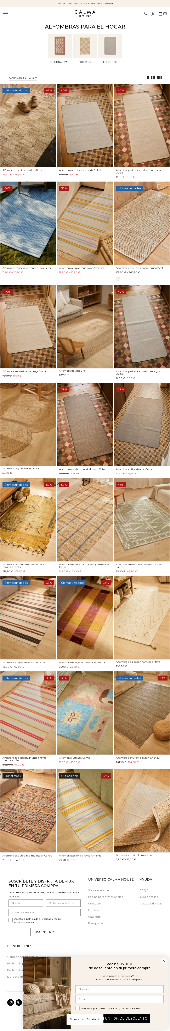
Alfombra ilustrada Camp (74, 757)
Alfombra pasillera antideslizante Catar (82, 469)
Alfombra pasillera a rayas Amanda (80, 855)
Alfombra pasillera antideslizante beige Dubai (139, 171)
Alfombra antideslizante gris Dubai (80, 170)
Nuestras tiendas (151, 903)
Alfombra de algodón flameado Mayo (138, 661)
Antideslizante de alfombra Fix (134, 854)
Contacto (94, 903)
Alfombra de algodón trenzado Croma (82, 662)
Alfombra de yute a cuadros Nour (22, 170)
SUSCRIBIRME (45, 932)
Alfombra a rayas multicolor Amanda (81, 267)
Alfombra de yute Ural (72, 370)
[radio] (118, 279)
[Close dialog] (163, 960)
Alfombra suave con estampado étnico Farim (139, 565)
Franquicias (95, 923)
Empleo (93, 910)
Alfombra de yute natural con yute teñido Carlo (84, 565)
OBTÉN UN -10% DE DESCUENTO (119, 1018)
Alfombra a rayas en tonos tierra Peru (24, 662)
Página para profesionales (105, 896)
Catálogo (94, 916)
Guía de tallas (149, 896)
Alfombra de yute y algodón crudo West (139, 267)
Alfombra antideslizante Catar (134, 469)
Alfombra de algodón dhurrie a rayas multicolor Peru (24, 759)
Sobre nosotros (98, 890)
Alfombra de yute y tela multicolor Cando (27, 855)
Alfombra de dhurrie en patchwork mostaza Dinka (23, 565)
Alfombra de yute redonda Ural (20, 468)
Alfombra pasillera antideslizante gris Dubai (138, 372)
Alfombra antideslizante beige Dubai (24, 371)
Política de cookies (20, 970)
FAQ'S (144, 890)
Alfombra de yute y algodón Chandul (138, 757)
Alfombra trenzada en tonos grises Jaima (27, 267)
